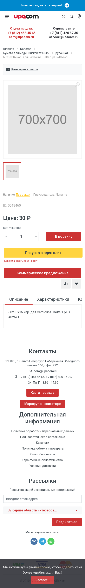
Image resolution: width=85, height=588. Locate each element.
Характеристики (53, 299)
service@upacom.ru (63, 37)
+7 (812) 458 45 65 (21, 33)
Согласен (42, 580)
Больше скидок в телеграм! (42, 5)
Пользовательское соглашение (42, 437)
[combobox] (42, 510)
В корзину (63, 236)
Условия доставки (42, 466)
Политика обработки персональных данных (42, 431)
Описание (18, 299)
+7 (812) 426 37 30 (64, 33)
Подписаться (66, 522)
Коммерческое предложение (42, 273)
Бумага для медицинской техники (26, 53)
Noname (25, 49)
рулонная (61, 53)
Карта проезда (42, 393)
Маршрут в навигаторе (42, 404)
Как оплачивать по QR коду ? (21, 260)
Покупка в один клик (43, 253)
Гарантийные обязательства (42, 460)
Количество (12, 228)
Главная (8, 49)
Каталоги (42, 443)
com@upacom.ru (21, 37)
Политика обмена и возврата (43, 448)
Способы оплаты (42, 454)
